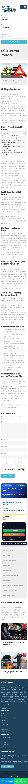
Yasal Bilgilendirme (5, 737)
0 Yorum (17, 83)
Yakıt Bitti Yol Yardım (6, 724)
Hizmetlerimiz (8, 83)
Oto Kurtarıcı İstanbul (10, 576)
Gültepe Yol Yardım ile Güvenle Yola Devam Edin (12, 153)
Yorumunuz (4, 421)
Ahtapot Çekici (8, 551)
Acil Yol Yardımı (14, 2)
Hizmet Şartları (4, 742)
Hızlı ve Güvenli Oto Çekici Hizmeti (12, 136)
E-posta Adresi (5, 446)
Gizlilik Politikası (5, 749)
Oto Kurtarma (7, 580)
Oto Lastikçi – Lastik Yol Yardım (13, 586)
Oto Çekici (6, 565)
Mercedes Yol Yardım (9, 561)
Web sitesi (3, 453)
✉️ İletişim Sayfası (14, 534)
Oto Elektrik (7, 571)
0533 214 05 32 (14, 42)
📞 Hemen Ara (14, 530)
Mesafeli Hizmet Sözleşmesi (8, 740)
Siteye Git (23, 543)
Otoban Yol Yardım (9, 595)
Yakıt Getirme (4, 727)
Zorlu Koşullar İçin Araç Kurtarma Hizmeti (12, 147)
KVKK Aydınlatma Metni (7, 746)
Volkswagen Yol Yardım (10, 590)
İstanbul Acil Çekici (5, 729)
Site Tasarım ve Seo (14, 777)
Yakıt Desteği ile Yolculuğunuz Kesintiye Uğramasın (14, 143)
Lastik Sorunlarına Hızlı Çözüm (11, 138)
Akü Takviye (6, 556)
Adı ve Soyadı (4, 439)
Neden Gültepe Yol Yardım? (10, 150)
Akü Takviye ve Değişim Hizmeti (12, 140)
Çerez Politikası (5, 744)
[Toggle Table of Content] (23, 133)
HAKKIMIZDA (4, 708)
